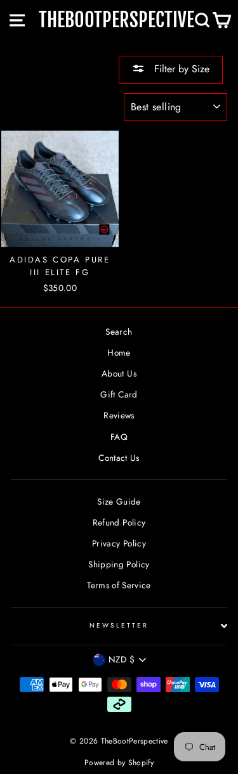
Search (118, 331)
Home (118, 352)
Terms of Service (118, 585)
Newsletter (119, 625)
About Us (119, 373)
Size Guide (118, 501)
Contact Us (118, 457)
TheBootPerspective (116, 20)
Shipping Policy (118, 564)
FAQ (119, 436)
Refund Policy (119, 522)
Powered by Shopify (119, 762)
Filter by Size (180, 68)
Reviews (118, 415)
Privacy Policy (119, 543)
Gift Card (118, 394)
